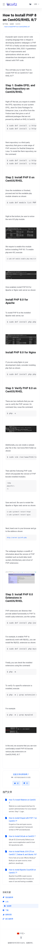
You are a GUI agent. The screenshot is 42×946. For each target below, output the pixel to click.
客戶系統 (5, 24)
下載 (7, 910)
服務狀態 (8, 914)
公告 (7, 902)
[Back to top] (21, 938)
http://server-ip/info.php (17, 537)
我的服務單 (9, 897)
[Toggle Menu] (3, 4)
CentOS (17, 24)
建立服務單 (9, 919)
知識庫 (12, 24)
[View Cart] (30, 4)
